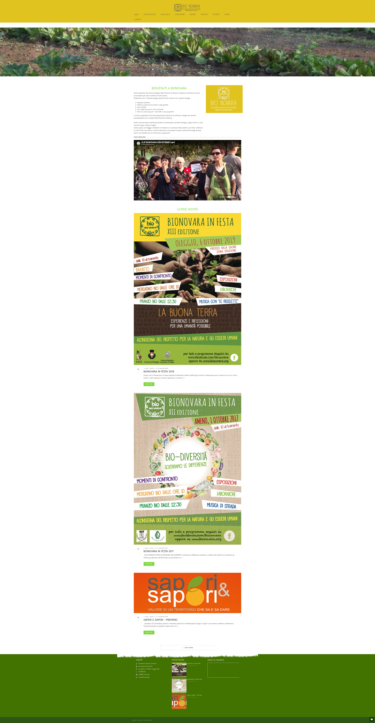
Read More (149, 384)
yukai (146, 368)
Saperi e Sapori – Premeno (161, 620)
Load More (188, 648)
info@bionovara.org (143, 675)
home (136, 14)
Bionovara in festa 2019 (159, 372)
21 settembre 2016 (163, 617)
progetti (216, 14)
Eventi (227, 14)
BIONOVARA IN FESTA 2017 (159, 551)
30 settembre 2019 (163, 368)
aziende (193, 14)
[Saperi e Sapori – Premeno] (187, 593)
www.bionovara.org (143, 677)
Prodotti (204, 14)
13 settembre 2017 (162, 548)
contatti (137, 20)
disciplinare (180, 14)
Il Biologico (165, 14)
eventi (151, 368)
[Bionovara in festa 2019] (187, 289)
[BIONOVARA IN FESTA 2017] (187, 469)
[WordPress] (187, 7)
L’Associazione (150, 14)
